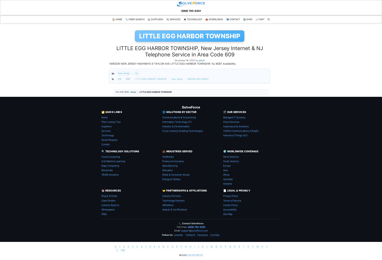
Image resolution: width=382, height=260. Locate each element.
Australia (227, 179)
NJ (136, 73)
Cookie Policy (230, 205)
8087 (128, 79)
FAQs (104, 214)
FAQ (123, 250)
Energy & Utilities (171, 179)
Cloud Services (231, 121)
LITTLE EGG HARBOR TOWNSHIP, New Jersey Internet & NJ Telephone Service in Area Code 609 (189, 51)
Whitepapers (108, 209)
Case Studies (108, 200)
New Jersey (124, 73)
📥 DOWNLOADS (214, 19)
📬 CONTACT (233, 19)
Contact (105, 144)
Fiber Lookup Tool (111, 121)
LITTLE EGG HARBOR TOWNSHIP (151, 79)
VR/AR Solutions (110, 174)
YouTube (215, 235)
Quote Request (109, 139)
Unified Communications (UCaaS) (240, 130)
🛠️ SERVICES (173, 19)
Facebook (202, 235)
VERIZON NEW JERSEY (198, 79)
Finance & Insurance (173, 161)
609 (119, 79)
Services (106, 130)
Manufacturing (170, 165)
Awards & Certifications (174, 209)
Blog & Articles (109, 195)
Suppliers (106, 126)
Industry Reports (110, 205)
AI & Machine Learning (113, 161)
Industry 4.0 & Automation (176, 126)
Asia (225, 170)
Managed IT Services (234, 117)
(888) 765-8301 (191, 10)
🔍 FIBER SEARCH (135, 19)
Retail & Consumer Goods (176, 174)
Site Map (227, 214)
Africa (226, 174)
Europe (227, 165)
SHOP (247, 19)
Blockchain (107, 170)
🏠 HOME (117, 19)
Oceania (227, 183)
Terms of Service (232, 200)
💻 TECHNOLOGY (193, 19)
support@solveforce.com (194, 230)
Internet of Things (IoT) (235, 135)
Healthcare (168, 156)
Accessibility (230, 209)
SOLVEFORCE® (195, 255)
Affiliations (168, 205)
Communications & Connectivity (179, 117)
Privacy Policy (230, 195)
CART (260, 19)
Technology (107, 135)
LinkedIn (178, 235)
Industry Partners (171, 195)
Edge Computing (110, 165)
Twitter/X (190, 235)
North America (231, 156)
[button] (268, 19)
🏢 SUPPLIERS (155, 19)
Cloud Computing (110, 156)
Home (133, 92)
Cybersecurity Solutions (236, 126)
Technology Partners (173, 200)
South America (231, 161)
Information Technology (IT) (177, 121)
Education (167, 170)
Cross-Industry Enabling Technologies (182, 130)
